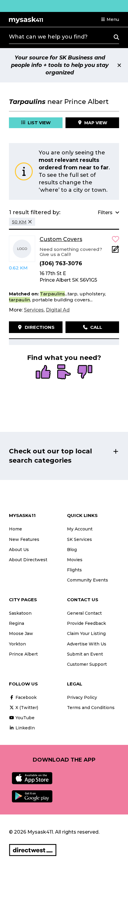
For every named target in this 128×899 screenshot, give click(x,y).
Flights (74, 570)
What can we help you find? (48, 36)
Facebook (25, 697)
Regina (16, 623)
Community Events (87, 580)
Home (15, 529)
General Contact (84, 613)
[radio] (43, 372)
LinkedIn (24, 728)
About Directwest (28, 559)
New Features (24, 539)
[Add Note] (115, 251)
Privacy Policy (82, 697)
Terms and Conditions (91, 707)
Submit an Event (85, 654)
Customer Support (87, 664)
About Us (19, 549)
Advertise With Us (86, 644)
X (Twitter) (26, 707)
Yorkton (17, 644)
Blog (72, 549)
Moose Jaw (21, 633)
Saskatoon (20, 613)
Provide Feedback (86, 623)
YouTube (24, 717)
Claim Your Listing (86, 633)
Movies (74, 559)
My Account (80, 529)
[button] (110, 19)
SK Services (79, 539)
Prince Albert (23, 654)
